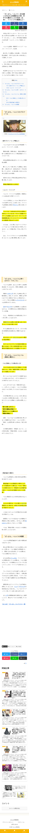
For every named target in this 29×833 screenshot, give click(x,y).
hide (16, 80)
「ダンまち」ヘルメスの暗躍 (11, 104)
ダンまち (5, 646)
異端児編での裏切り (13, 102)
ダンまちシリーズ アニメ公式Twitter (16, 134)
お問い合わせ (14, 824)
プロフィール (21, 822)
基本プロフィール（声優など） (16, 85)
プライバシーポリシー (7, 822)
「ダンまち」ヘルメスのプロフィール (13, 83)
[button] (26, 408)
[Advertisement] (14, 256)
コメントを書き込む (14, 808)
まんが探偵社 (14, 2)
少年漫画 (19, 646)
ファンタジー (12, 646)
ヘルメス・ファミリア (13, 88)
